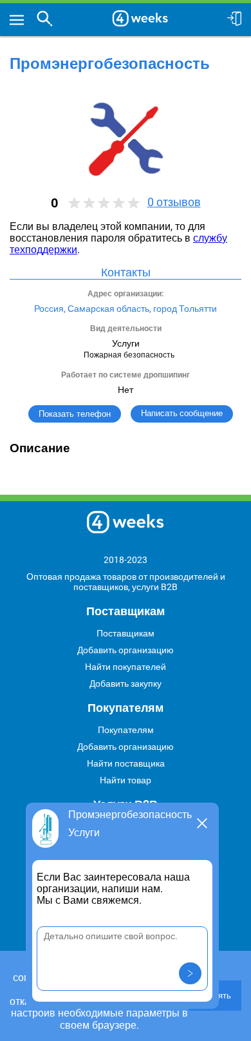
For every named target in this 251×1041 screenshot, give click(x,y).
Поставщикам (125, 633)
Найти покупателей (125, 667)
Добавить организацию (125, 650)
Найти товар (125, 780)
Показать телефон (75, 414)
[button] (190, 973)
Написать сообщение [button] (182, 413)
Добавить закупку (125, 683)
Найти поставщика (126, 763)
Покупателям (126, 730)
